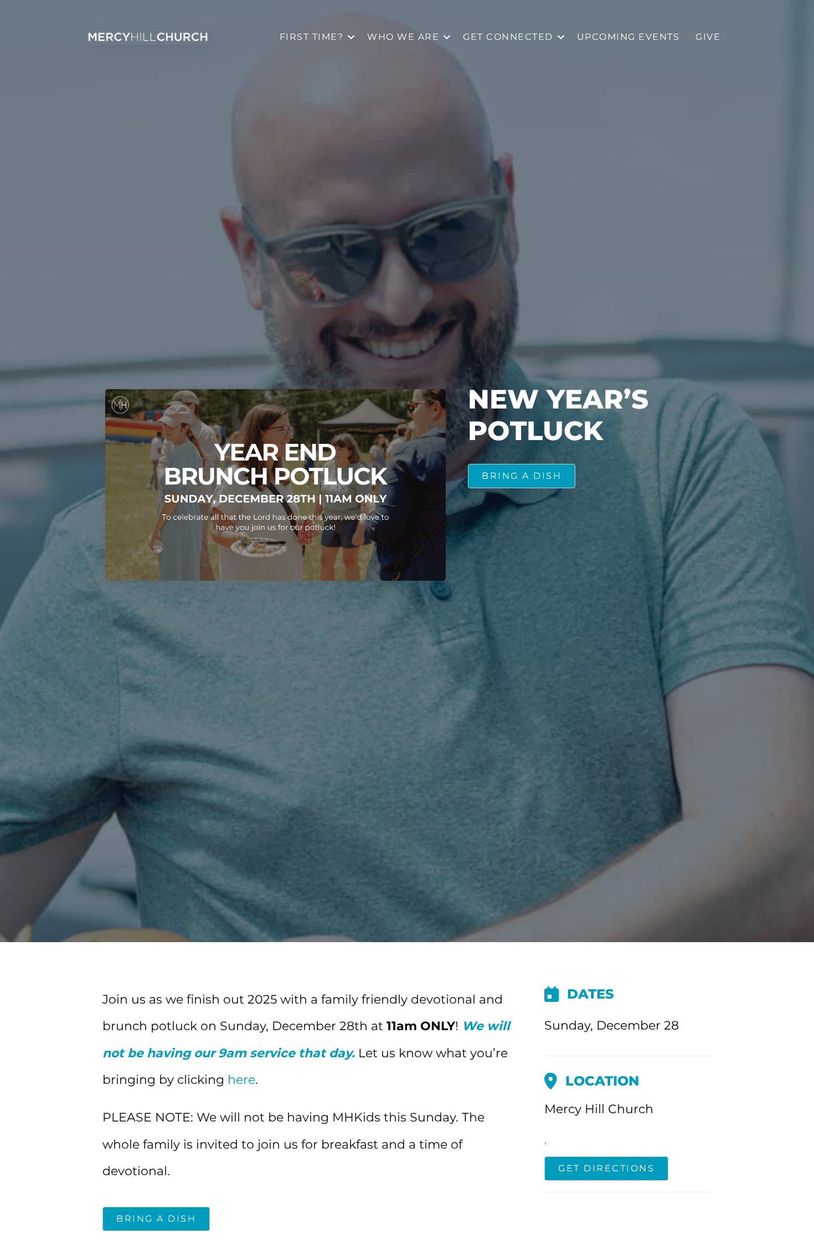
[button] (351, 36)
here (241, 1079)
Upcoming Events (628, 37)
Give (707, 37)
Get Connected (508, 37)
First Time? (312, 37)
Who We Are (403, 37)
